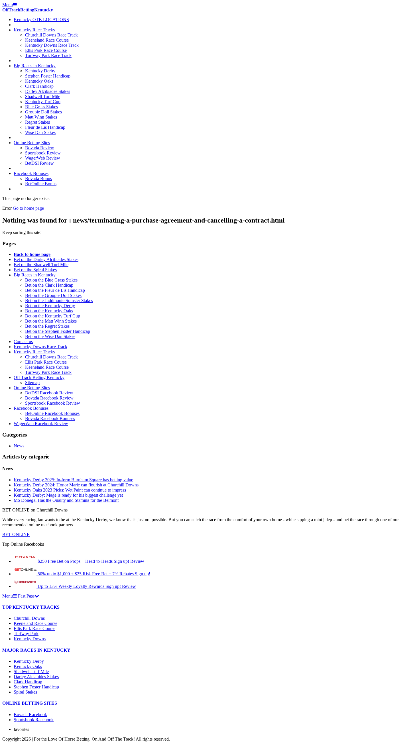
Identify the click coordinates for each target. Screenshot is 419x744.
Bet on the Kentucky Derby (50, 305)
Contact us (23, 341)
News (19, 445)
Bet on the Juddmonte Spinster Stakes (59, 300)
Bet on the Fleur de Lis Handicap (55, 290)
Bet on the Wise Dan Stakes (50, 336)
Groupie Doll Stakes (43, 111)
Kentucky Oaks (39, 81)
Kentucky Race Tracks (34, 29)
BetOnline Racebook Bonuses (52, 413)
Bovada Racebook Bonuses (50, 418)
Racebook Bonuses (31, 173)
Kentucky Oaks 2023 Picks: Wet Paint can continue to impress (70, 490)
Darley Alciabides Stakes (36, 676)
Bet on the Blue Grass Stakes (51, 280)
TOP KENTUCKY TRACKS (31, 607)
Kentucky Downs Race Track (52, 45)
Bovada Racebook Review (49, 398)
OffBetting (27, 9)
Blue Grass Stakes (41, 106)
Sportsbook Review (43, 152)
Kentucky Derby (40, 70)
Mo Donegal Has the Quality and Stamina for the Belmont (66, 500)
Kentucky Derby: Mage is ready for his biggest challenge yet (68, 495)
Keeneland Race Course (47, 40)
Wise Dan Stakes (40, 132)
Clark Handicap (39, 86)
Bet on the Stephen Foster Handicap (57, 331)
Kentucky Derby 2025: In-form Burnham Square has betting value (73, 479)
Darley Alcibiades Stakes (47, 91)
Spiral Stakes (25, 692)
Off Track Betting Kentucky (39, 377)
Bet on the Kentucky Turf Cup (52, 315)
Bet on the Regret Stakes (47, 326)
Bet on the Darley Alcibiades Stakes (46, 259)
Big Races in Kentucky (35, 65)
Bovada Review (39, 147)
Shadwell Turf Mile (42, 96)
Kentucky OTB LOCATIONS (41, 19)
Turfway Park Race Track (48, 55)
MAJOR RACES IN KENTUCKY (36, 650)
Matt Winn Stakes (41, 117)
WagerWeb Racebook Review (41, 423)
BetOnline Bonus (40, 183)
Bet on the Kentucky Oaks (49, 310)
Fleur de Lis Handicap (45, 127)
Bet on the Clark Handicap (49, 285)
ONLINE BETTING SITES (29, 703)
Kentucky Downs (30, 638)
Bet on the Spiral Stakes (35, 269)
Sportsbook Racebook (34, 719)
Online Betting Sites (32, 142)
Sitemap (32, 382)
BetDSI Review (39, 163)
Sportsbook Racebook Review (52, 403)
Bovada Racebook (30, 714)
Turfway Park (26, 633)
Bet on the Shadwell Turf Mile (41, 264)
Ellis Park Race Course (46, 50)
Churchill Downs (29, 618)
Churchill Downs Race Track (51, 34)
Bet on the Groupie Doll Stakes (53, 295)
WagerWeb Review (42, 158)
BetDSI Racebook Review (49, 392)
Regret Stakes (37, 122)
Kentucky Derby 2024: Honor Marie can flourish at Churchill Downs (76, 484)
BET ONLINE (16, 534)
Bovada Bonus (38, 178)
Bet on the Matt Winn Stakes (51, 321)
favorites (21, 729)
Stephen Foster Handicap (47, 76)
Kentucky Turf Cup (42, 101)
